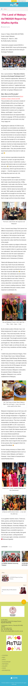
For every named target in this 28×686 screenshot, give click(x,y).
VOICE (4, 668)
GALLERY (4, 666)
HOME (15, 678)
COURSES (5, 655)
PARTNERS (5, 664)
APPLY (4, 659)
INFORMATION (6, 670)
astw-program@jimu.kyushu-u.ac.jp (14, 631)
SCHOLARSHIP (6, 661)
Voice (10, 546)
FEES (3, 657)
